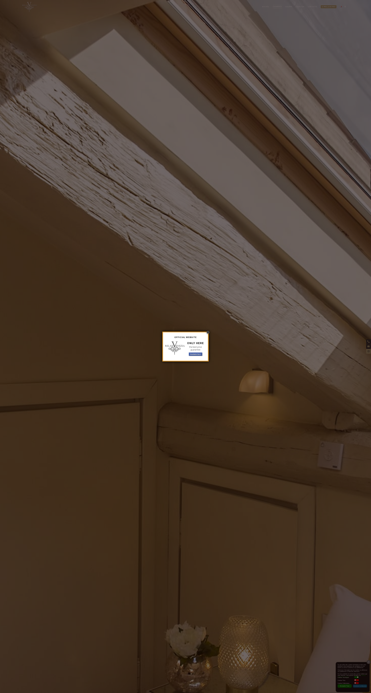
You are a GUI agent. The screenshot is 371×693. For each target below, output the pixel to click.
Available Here (195, 354)
